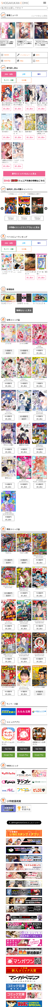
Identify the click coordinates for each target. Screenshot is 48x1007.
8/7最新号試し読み (39, 417)
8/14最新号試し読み (39, 485)
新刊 (37, 55)
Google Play (8, 755)
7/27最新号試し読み (8, 660)
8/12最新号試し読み (8, 417)
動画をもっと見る (24, 310)
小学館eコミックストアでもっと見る (24, 227)
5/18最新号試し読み (8, 451)
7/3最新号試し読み (39, 385)
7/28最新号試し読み (39, 451)
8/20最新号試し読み (8, 385)
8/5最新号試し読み (24, 451)
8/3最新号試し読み (39, 352)
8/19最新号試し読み (24, 594)
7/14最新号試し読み (8, 485)
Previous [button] (2, 208)
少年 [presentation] (23, 74)
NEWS (6, 55)
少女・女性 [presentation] (9, 74)
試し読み (6, 109)
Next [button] (45, 208)
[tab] (8, 74)
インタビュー (25, 55)
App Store (8, 749)
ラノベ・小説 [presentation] (8, 80)
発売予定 (7, 61)
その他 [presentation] (23, 80)
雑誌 (21, 61)
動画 (37, 61)
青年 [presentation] (39, 74)
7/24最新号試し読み (24, 385)
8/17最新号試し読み (39, 627)
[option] (24, 34)
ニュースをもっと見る (39, 16)
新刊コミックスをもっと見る (24, 174)
